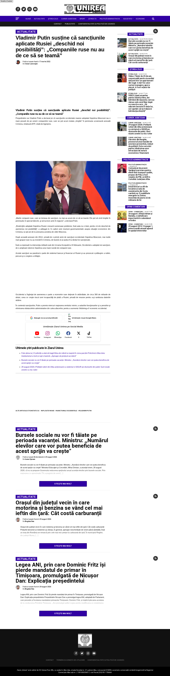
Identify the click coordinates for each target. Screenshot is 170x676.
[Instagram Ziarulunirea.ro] (88, 653)
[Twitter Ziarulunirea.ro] (82, 653)
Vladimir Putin (85, 411)
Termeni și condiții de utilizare (70, 660)
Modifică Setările (6, 1)
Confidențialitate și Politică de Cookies (96, 24)
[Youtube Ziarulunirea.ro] (94, 653)
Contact (58, 24)
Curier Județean (68, 19)
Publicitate (70, 24)
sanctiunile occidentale (66, 411)
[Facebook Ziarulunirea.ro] (76, 653)
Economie (140, 19)
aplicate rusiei (48, 411)
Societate (127, 19)
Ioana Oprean (30, 459)
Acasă (28, 19)
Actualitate (39, 19)
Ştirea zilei (53, 19)
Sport (82, 19)
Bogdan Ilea (29, 521)
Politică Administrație (110, 19)
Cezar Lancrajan (31, 64)
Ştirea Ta (92, 19)
